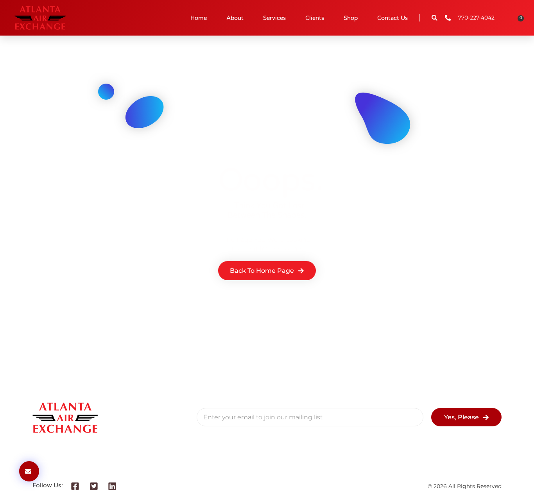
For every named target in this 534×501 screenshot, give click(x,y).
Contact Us (392, 17)
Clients (314, 17)
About (235, 17)
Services (274, 17)
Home (198, 17)
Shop (351, 17)
